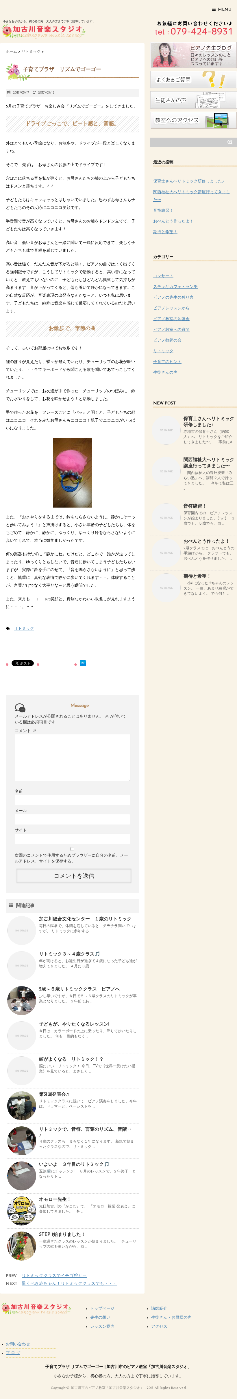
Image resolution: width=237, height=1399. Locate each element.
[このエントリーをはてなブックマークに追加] (83, 663)
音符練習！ (163, 211)
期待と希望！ (165, 232)
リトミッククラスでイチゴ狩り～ (54, 1276)
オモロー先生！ (55, 1199)
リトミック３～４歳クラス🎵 (69, 954)
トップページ (102, 1309)
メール (21, 811)
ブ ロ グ (13, 1353)
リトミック (24, 629)
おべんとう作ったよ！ (173, 221)
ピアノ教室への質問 (171, 330)
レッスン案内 (102, 1327)
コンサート (163, 276)
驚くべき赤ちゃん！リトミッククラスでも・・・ (69, 1284)
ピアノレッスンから (171, 308)
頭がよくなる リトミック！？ (71, 1059)
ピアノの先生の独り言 (173, 298)
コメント (25, 731)
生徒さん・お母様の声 (171, 1318)
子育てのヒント (167, 362)
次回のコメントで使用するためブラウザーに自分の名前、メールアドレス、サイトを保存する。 (71, 858)
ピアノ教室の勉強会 (171, 319)
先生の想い (100, 1318)
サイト (21, 830)
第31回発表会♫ (54, 1094)
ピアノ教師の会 (167, 340)
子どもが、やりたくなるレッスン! (74, 1024)
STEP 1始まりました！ (62, 1234)
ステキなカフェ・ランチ (175, 287)
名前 (19, 791)
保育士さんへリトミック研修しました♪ (188, 181)
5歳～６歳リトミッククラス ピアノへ (79, 989)
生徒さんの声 (165, 373)
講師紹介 (159, 1309)
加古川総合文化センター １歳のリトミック (85, 919)
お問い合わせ (18, 1344)
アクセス (159, 1327)
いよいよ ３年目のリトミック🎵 (74, 1164)
